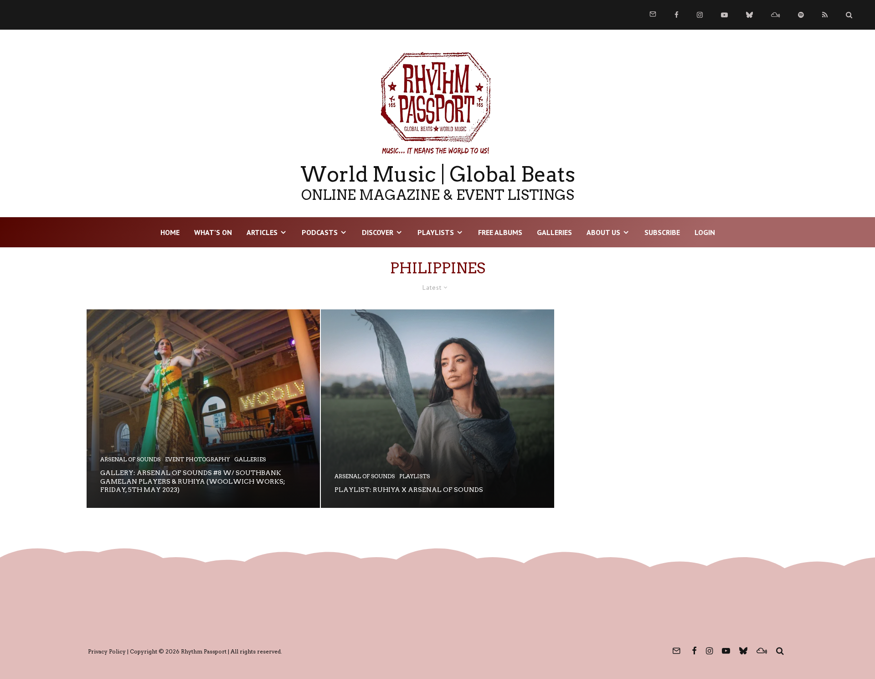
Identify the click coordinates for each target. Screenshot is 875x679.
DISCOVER (377, 232)
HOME (170, 232)
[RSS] (825, 14)
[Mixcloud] (775, 14)
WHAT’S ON (213, 232)
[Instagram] (700, 14)
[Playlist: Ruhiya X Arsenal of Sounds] (437, 408)
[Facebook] (676, 14)
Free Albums (500, 232)
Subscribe (662, 232)
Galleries (554, 232)
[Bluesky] (749, 14)
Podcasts (320, 232)
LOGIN (705, 232)
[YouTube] (724, 14)
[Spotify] (801, 14)
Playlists (435, 232)
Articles (262, 232)
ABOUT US (603, 232)
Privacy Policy (107, 651)
